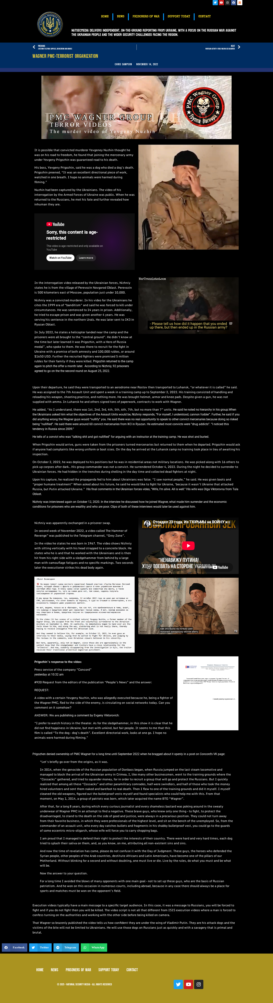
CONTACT (204, 16)
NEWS (120, 16)
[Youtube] (221, 2)
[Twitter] (215, 2)
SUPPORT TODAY (179, 16)
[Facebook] (233, 2)
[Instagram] (227, 2)
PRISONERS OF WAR (146, 16)
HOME (105, 16)
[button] (14, 947)
